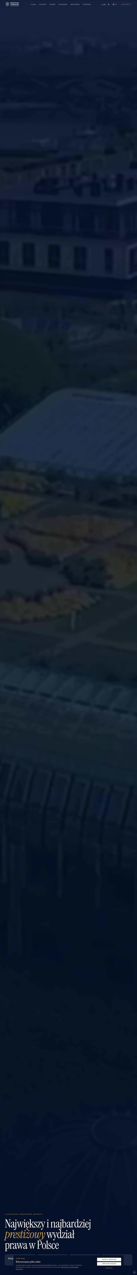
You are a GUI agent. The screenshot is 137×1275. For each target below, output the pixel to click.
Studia (33, 4)
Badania (52, 4)
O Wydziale (87, 4)
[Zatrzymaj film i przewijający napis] (134, 1272)
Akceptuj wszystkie (109, 1259)
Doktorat (42, 4)
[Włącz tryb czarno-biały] (108, 4)
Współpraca (75, 4)
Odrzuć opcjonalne (109, 1263)
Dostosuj (109, 1268)
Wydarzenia (63, 4)
